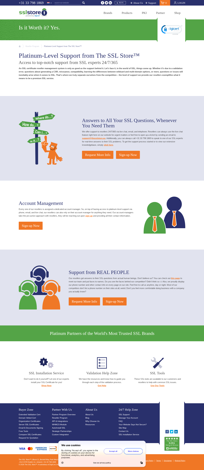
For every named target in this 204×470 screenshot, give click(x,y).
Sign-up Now (128, 155)
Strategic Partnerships (61, 431)
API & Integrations (60, 421)
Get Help (102, 385)
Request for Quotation (28, 438)
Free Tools (23, 431)
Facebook (102, 2)
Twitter (106, 2)
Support (152, 3)
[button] (180, 416)
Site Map (122, 428)
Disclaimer (168, 461)
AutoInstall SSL (58, 428)
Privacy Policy (148, 461)
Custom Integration (60, 434)
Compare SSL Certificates (30, 434)
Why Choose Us (92, 421)
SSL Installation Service (129, 434)
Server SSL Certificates (29, 424)
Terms (158, 461)
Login (181, 3)
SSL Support (124, 414)
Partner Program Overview (63, 414)
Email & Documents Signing (31, 428)
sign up (89, 216)
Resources (90, 424)
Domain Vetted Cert (27, 418)
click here (108, 145)
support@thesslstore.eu (93, 138)
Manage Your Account (128, 418)
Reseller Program (32, 46)
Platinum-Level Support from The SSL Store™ (63, 46)
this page (175, 278)
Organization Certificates (29, 421)
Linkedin (110, 2)
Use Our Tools (157, 385)
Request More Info (97, 155)
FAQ (121, 421)
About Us (138, 3)
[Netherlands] (49, 3)
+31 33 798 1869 (31, 3)
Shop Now (46, 385)
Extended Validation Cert (29, 414)
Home (20, 46)
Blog (121, 3)
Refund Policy (180, 461)
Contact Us (123, 431)
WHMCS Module (59, 424)
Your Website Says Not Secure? (133, 424)
